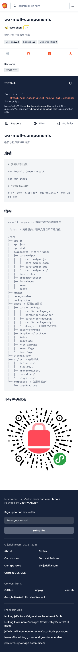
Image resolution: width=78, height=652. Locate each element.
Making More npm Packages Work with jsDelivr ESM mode (36, 623)
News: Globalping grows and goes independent (33, 637)
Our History (11, 558)
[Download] (70, 53)
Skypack (40, 597)
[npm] (49, 53)
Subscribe (39, 530)
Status (43, 551)
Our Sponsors (12, 565)
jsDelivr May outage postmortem (24, 643)
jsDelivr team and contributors (41, 499)
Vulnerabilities (48, 41)
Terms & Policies (49, 558)
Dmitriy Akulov (29, 502)
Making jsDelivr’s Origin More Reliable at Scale (33, 616)
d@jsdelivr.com (48, 565)
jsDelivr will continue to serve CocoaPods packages (36, 631)
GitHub (8, 590)
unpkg (39, 590)
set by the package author (37, 106)
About (8, 551)
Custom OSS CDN (15, 572)
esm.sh (69, 590)
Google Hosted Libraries (19, 597)
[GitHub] (28, 53)
